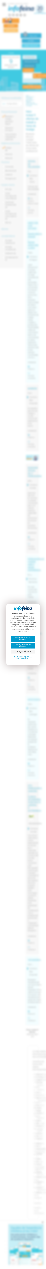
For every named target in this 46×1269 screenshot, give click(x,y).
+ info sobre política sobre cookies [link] (23, 657)
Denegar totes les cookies (23, 645)
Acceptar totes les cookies (23, 639)
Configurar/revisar (23, 651)
